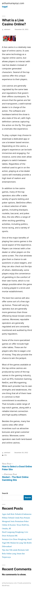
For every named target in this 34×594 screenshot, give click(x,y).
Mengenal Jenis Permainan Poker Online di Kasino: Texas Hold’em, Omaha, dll (15, 525)
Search (5, 493)
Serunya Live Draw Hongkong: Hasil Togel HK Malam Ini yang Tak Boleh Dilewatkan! (17, 543)
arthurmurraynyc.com (13, 3)
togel (5, 6)
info (5, 455)
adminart (7, 29)
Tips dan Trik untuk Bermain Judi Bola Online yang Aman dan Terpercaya (15, 553)
